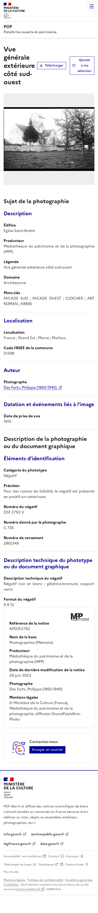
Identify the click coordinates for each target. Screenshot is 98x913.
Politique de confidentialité (45, 880)
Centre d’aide (74, 864)
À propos (72, 856)
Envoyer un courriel (47, 749)
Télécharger (54, 65)
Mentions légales (14, 880)
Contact (53, 856)
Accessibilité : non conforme (22, 856)
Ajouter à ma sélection (84, 65)
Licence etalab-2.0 (28, 889)
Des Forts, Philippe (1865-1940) (30, 387)
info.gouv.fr (13, 834)
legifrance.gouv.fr (17, 843)
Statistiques (46, 864)
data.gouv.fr (49, 843)
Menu (91, 6)
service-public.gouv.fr (47, 834)
